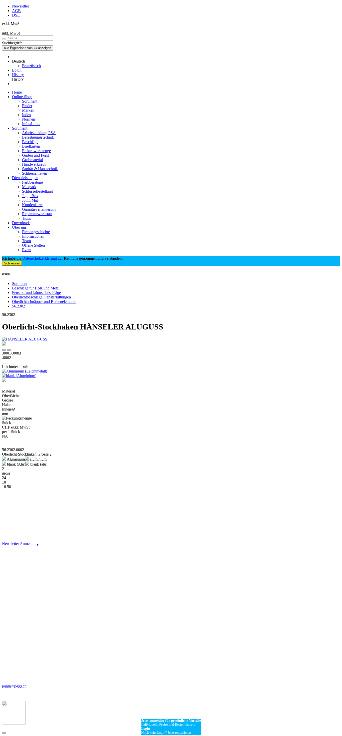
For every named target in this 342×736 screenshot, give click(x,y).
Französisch (31, 66)
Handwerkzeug (34, 164)
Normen (28, 119)
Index (26, 115)
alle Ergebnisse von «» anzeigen (27, 48)
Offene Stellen (33, 245)
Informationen (33, 236)
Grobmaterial (32, 160)
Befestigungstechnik (38, 137)
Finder (27, 106)
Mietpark (29, 187)
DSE (16, 15)
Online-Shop (22, 97)
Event (26, 250)
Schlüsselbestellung (37, 191)
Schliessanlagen (34, 173)
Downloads (21, 223)
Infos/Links (31, 124)
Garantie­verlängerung (39, 209)
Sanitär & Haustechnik (40, 169)
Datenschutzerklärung (39, 258)
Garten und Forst (35, 155)
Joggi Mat (30, 200)
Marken (28, 110)
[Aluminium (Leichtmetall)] (171, 371)
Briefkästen (31, 146)
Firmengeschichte (36, 232)
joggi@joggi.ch (14, 686)
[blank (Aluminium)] (171, 376)
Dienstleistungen (25, 178)
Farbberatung (32, 182)
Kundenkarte (32, 205)
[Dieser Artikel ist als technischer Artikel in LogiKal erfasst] (171, 380)
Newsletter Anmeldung (20, 543)
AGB (16, 11)
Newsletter (20, 6)
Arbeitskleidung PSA (39, 133)
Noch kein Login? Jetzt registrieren (166, 732)
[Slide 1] (9, 350)
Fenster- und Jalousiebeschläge (36, 292)
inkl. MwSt (11, 33)
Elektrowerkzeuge (36, 151)
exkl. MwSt (11, 24)
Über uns (19, 227)
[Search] (4, 39)
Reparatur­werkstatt (37, 214)
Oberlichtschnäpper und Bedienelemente (44, 301)
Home (17, 92)
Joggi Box (30, 196)
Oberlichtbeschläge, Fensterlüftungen (41, 297)
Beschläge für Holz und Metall (36, 288)
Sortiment (29, 101)
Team (26, 241)
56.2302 (18, 306)
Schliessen (12, 263)
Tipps (26, 218)
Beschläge (30, 142)
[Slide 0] (4, 350)
